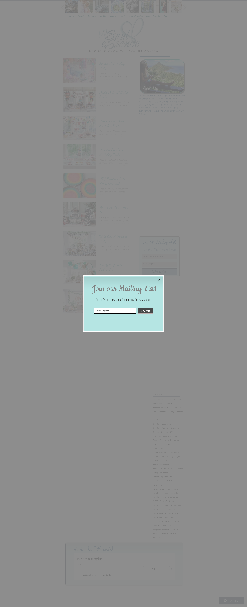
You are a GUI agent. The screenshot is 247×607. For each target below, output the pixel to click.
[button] (159, 280)
